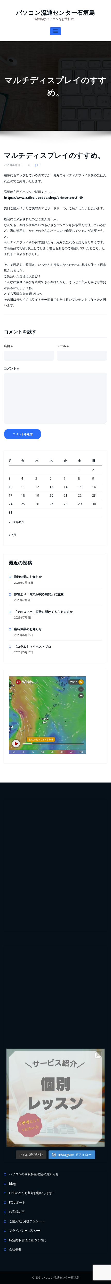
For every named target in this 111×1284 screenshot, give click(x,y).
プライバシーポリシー (24, 1230)
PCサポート (17, 1202)
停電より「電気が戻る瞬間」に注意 (39, 594)
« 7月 (12, 535)
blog (12, 1183)
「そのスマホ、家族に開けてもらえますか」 (45, 612)
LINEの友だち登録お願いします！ (32, 1193)
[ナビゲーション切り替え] (55, 31)
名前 (8, 346)
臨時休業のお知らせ (28, 576)
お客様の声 (17, 1211)
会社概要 (15, 1249)
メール (63, 346)
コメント (11, 368)
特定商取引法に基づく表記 (27, 1240)
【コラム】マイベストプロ (32, 646)
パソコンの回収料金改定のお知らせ (34, 1174)
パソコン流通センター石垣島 (55, 13)
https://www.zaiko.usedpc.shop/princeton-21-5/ (43, 197)
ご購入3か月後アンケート (27, 1221)
